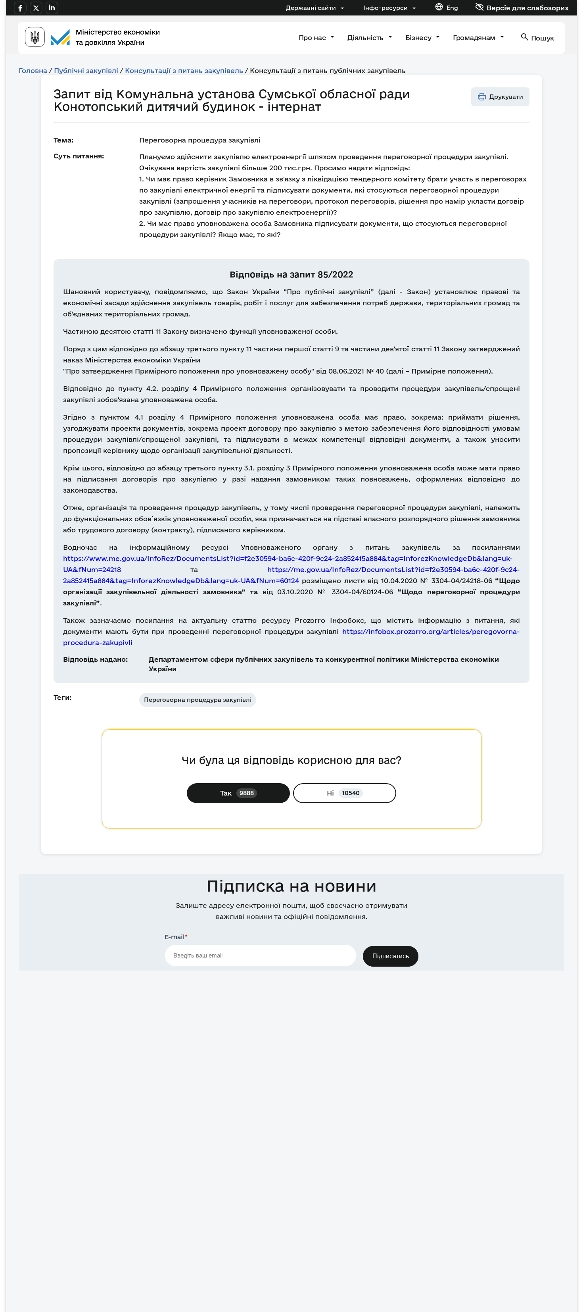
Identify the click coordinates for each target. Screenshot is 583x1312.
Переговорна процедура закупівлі (197, 699)
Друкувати (506, 96)
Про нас (313, 37)
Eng (452, 7)
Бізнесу (419, 37)
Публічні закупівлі (86, 70)
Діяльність (366, 37)
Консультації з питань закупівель (184, 70)
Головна (33, 70)
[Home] (92, 38)
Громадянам (475, 37)
